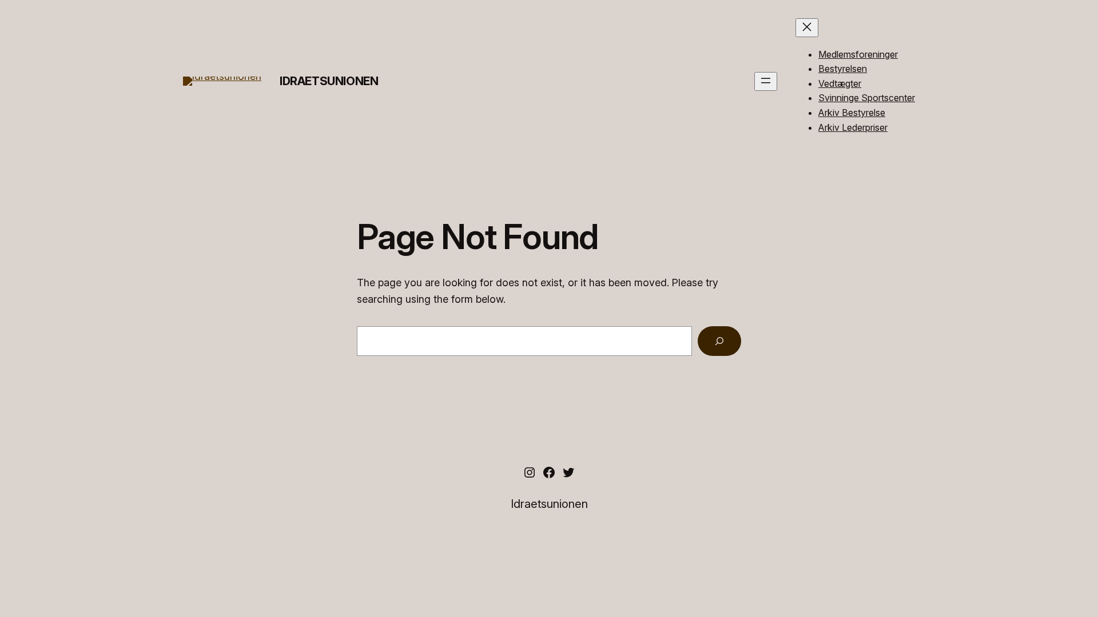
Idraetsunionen (329, 81)
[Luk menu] (806, 27)
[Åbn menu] (765, 81)
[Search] (719, 341)
